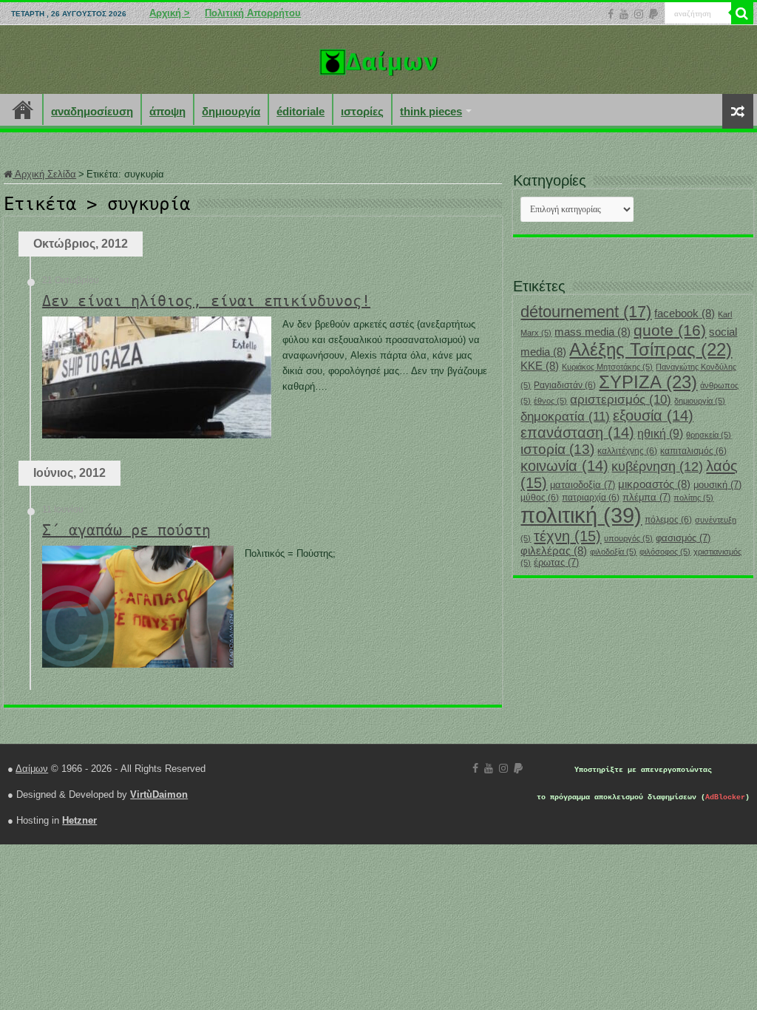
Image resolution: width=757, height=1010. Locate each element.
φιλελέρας (553, 551)
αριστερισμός (620, 400)
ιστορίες (362, 111)
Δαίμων (32, 768)
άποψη (167, 111)
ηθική (660, 433)
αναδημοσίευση (92, 111)
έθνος (550, 400)
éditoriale (300, 111)
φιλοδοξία (613, 551)
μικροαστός (654, 484)
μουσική (717, 484)
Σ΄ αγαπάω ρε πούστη (126, 530)
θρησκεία (708, 434)
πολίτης (693, 497)
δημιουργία (231, 111)
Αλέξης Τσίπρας (650, 349)
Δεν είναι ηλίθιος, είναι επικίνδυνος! (206, 301)
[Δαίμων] (378, 59)
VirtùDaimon (159, 794)
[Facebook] (610, 14)
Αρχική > (169, 12)
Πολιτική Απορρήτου (253, 12)
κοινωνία (564, 466)
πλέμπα (646, 497)
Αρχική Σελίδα (44, 174)
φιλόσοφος (664, 551)
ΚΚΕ (539, 366)
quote (670, 330)
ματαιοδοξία (582, 484)
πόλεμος (668, 520)
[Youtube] (624, 14)
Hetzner (79, 820)
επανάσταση (577, 432)
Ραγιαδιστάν (565, 385)
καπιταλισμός (693, 451)
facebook (684, 313)
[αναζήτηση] (742, 13)
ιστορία (557, 449)
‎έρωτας (556, 562)
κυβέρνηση (657, 466)
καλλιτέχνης (627, 451)
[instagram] (639, 14)
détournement (585, 311)
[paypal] (653, 14)
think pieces (431, 111)
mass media (592, 332)
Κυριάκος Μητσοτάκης (607, 366)
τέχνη (567, 536)
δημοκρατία (565, 416)
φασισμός (683, 537)
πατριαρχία (590, 497)
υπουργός (628, 538)
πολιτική (581, 515)
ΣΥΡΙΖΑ (648, 382)
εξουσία (653, 415)
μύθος (539, 497)
